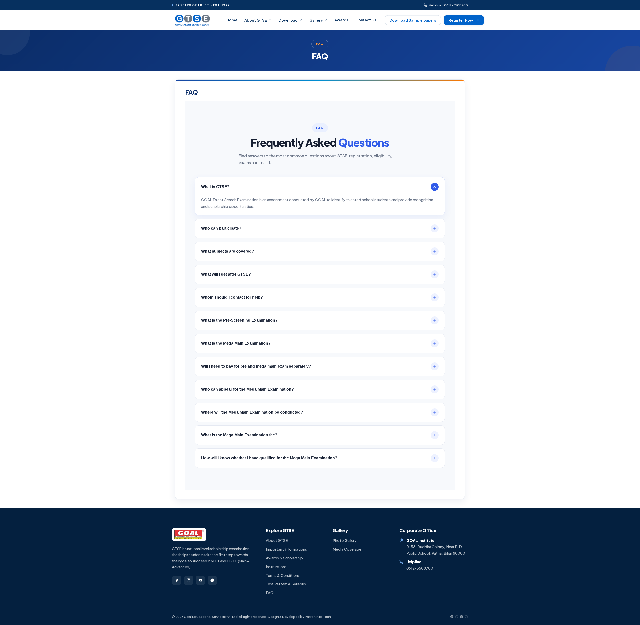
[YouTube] (200, 580)
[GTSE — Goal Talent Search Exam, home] (192, 20)
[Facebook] (177, 580)
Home (232, 20)
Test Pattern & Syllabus (286, 584)
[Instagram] (189, 580)
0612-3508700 (448, 5)
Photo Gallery (345, 540)
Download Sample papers (413, 20)
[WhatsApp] (212, 580)
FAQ (270, 592)
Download (288, 20)
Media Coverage (347, 549)
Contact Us (366, 20)
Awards (341, 20)
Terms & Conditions (283, 575)
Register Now (461, 20)
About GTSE (255, 20)
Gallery (316, 20)
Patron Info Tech (318, 616)
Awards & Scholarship (284, 558)
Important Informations (286, 549)
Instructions (276, 566)
